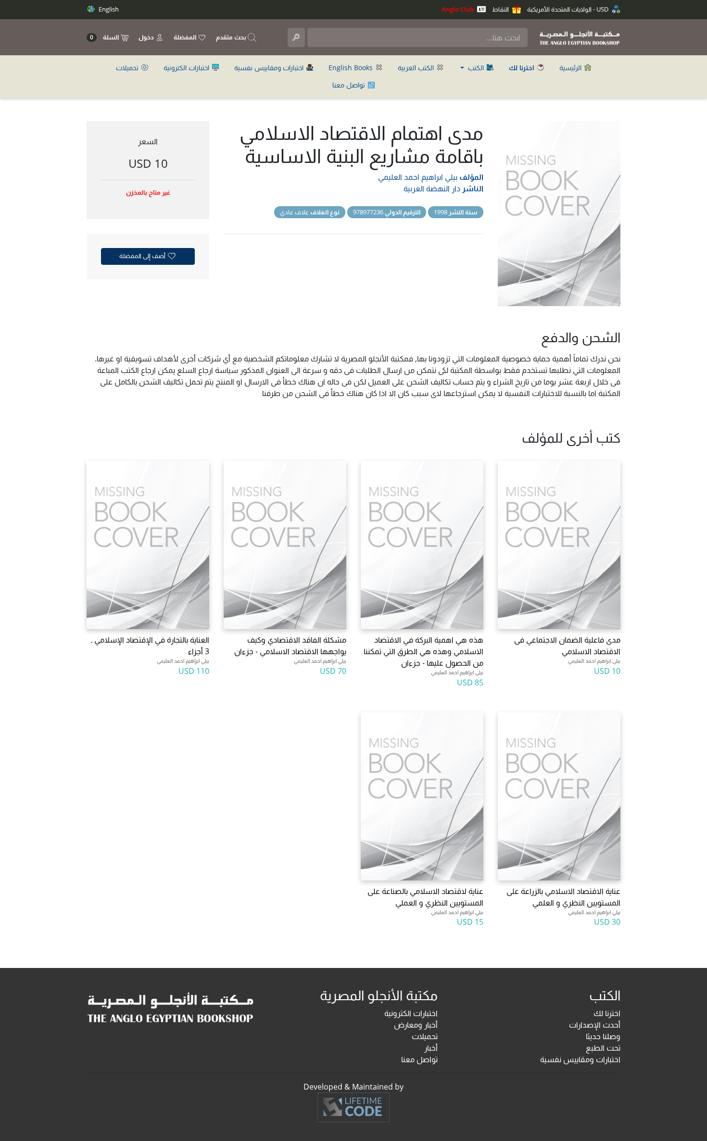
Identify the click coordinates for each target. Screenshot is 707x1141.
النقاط (501, 9)
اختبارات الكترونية (187, 67)
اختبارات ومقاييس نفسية (269, 67)
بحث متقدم (232, 37)
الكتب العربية (417, 67)
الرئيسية (571, 67)
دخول (147, 37)
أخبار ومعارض (416, 1024)
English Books (351, 67)
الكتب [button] (476, 67)
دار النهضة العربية (432, 188)
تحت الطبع (603, 1047)
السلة (105, 37)
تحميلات (128, 67)
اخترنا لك (606, 1013)
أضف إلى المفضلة (143, 255)
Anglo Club (458, 9)
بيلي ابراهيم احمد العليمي (417, 177)
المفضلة (186, 37)
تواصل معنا (349, 84)
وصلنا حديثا (603, 1036)
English (108, 9)
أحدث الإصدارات (594, 1024)
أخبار (431, 1047)
